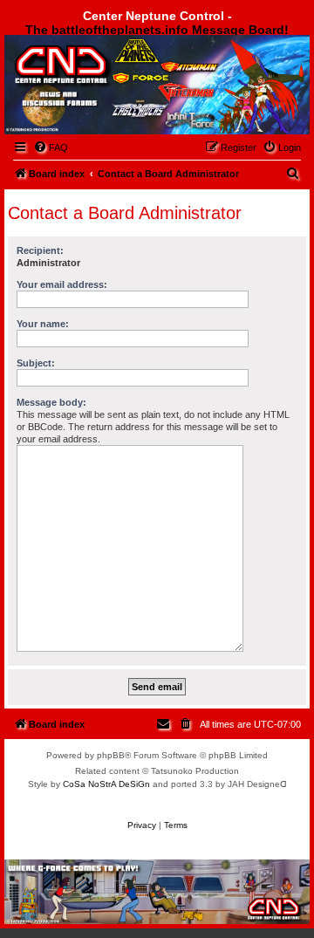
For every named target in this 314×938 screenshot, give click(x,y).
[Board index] (101, 81)
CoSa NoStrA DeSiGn (106, 784)
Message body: (51, 402)
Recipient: (40, 250)
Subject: (36, 363)
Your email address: (62, 284)
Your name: (43, 323)
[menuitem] (50, 147)
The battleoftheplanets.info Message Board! (157, 30)
